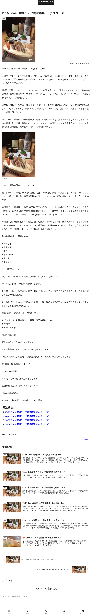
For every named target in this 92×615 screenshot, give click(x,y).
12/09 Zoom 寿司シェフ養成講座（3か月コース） (27, 420)
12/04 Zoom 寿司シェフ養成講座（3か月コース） (27, 424)
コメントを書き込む (46, 588)
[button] (85, 412)
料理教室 (13, 434)
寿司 (5, 434)
